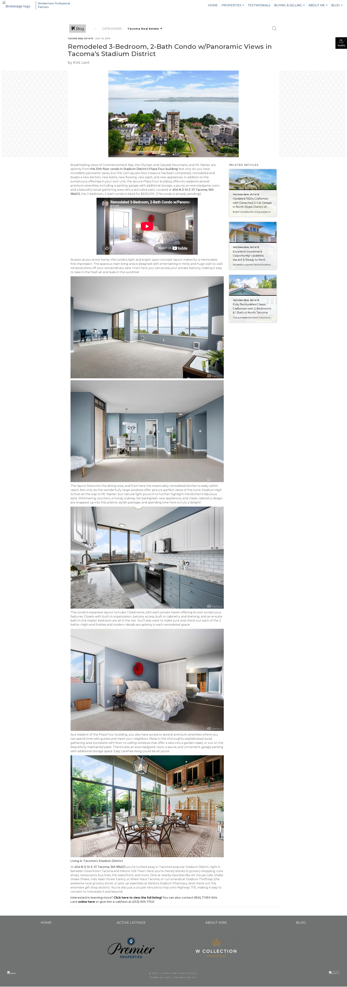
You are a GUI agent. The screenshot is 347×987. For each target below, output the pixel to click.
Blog (337, 7)
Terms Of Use (160, 978)
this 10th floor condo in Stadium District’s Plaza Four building (134, 169)
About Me (318, 7)
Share (341, 45)
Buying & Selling (290, 7)
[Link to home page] (18, 5)
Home (213, 5)
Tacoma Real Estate (80, 38)
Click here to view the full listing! (138, 897)
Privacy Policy (185, 978)
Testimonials (259, 5)
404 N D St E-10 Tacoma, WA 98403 (100, 867)
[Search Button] (274, 28)
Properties (233, 7)
